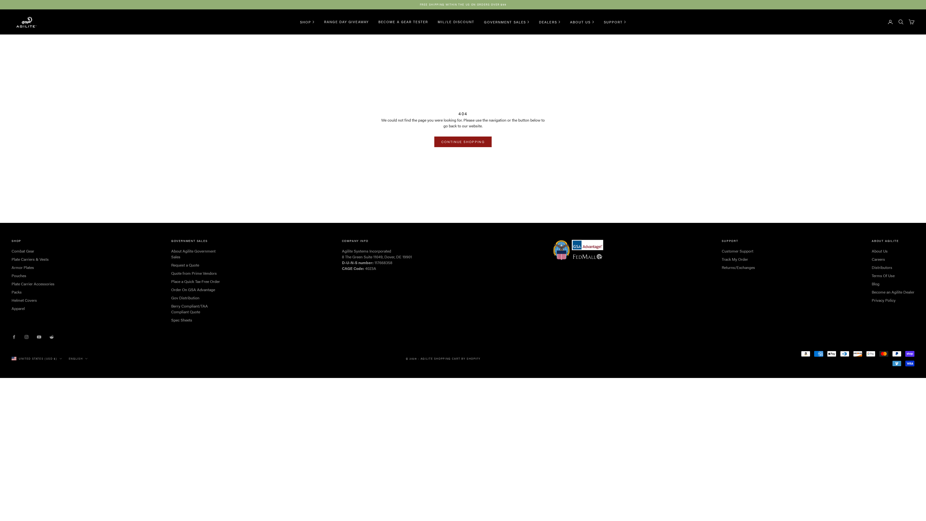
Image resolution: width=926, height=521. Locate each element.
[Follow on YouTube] (39, 337)
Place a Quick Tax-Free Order (195, 281)
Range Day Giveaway (346, 21)
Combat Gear (23, 251)
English (76, 358)
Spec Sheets (181, 320)
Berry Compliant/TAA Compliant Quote (189, 309)
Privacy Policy (884, 300)
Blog (875, 284)
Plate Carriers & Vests (30, 259)
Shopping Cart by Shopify (457, 358)
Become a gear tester (403, 21)
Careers (878, 259)
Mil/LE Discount (456, 21)
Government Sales (505, 22)
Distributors (882, 267)
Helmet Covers (24, 300)
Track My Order (735, 259)
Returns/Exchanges (738, 267)
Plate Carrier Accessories (33, 284)
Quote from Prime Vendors (194, 273)
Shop (305, 22)
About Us (580, 22)
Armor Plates (23, 267)
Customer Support (737, 251)
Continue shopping (463, 142)
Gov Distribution (185, 298)
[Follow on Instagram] (26, 337)
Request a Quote (185, 265)
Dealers (548, 22)
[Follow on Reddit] (51, 337)
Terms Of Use (883, 275)
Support (613, 22)
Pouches (19, 275)
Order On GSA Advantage (193, 289)
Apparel (18, 308)
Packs (17, 292)
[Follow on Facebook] (14, 337)
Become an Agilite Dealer (893, 292)
